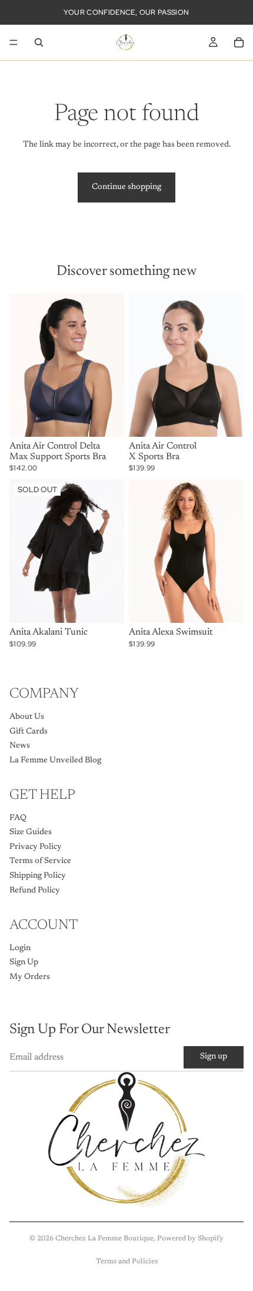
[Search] (39, 42)
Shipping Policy (37, 876)
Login (20, 948)
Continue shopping (126, 187)
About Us (26, 717)
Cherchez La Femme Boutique (104, 1238)
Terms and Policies (127, 1261)
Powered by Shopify (190, 1238)
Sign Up (23, 962)
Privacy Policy (35, 846)
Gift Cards (28, 731)
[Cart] (239, 42)
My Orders (29, 977)
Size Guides (30, 832)
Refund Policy (34, 890)
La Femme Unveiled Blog (55, 760)
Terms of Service (40, 861)
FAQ (17, 818)
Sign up (213, 1057)
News (19, 746)
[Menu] (13, 42)
